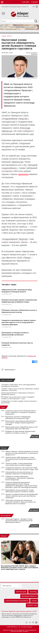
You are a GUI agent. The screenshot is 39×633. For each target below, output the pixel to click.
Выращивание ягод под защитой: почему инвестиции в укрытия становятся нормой (19, 490)
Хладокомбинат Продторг (15, 239)
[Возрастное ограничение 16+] (2, 2)
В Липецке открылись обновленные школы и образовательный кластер (19, 311)
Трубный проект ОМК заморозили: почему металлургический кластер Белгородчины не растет (20, 459)
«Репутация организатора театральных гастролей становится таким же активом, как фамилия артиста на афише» (20, 501)
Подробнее (34, 526)
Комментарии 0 (10, 369)
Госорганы (25, 631)
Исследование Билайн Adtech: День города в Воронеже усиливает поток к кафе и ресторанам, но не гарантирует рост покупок (19, 567)
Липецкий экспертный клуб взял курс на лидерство (17, 344)
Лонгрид (3, 448)
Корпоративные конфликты (17, 601)
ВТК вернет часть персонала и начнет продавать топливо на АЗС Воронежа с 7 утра (17, 397)
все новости (34, 510)
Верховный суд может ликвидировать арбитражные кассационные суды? (18, 417)
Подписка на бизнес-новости (10, 630)
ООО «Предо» (24, 257)
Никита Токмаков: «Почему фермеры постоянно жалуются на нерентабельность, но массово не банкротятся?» (21, 453)
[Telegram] (36, 361)
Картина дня (21, 592)
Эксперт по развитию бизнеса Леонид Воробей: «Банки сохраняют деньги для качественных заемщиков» (21, 495)
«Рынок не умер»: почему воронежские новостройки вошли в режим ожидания (18, 464)
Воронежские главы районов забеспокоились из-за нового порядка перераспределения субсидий (20, 422)
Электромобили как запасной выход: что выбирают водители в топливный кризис (19, 473)
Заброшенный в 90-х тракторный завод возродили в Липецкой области (17, 291)
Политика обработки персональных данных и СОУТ (19, 611)
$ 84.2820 (25, 2)
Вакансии (21, 630)
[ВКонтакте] (33, 361)
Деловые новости (29, 596)
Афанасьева (17, 162)
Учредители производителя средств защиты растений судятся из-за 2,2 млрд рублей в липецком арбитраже (19, 322)
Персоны (13, 631)
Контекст (4, 536)
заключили (23, 174)
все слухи (35, 436)
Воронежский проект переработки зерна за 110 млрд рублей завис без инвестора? (21, 427)
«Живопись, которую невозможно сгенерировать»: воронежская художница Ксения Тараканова (19, 478)
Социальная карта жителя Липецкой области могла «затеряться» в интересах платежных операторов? (20, 412)
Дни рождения (6, 515)
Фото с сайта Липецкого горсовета (27, 78)
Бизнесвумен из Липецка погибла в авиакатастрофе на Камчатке (15, 334)
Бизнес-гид (32, 605)
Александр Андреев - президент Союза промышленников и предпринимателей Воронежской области (18, 520)
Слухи (3, 407)
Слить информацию (30, 630)
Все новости (7, 585)
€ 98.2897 (34, 2)
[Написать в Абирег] (37, 6)
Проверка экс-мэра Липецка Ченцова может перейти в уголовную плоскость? (20, 432)
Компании (19, 631)
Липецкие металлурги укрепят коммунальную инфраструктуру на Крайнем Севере (19, 301)
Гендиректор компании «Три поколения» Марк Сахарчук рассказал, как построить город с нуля (21, 468)
